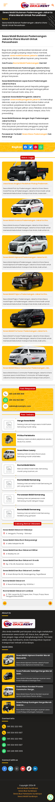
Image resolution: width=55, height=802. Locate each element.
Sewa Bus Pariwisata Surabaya (27, 793)
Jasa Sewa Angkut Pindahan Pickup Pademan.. (26, 183)
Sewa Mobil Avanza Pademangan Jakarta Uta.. (26, 220)
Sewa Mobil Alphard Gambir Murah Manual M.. (33, 656)
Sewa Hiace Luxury (26, 450)
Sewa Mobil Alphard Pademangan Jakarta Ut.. (25, 257)
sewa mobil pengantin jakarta (25, 99)
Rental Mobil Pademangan (26, 63)
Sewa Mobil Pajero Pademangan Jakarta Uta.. (25, 294)
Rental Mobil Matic (26, 465)
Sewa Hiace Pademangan (34, 134)
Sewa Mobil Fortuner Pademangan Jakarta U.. (25, 331)
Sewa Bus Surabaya (27, 791)
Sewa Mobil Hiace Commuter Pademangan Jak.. (26, 368)
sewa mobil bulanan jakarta (23, 55)
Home (5, 19)
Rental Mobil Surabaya (27, 788)
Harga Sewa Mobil (26, 420)
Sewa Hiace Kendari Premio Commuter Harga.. (29, 688)
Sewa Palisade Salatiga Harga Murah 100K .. (34, 672)
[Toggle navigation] (5, 5)
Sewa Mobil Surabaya (27, 796)
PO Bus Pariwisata (26, 435)
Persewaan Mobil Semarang (31, 494)
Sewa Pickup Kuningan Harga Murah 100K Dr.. (34, 703)
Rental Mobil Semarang (28, 480)
